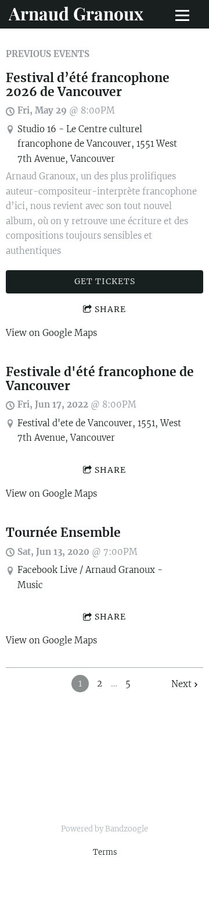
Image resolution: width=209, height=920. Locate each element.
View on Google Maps (51, 332)
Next (181, 683)
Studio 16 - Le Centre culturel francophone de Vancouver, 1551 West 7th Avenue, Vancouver (97, 143)
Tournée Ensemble (63, 532)
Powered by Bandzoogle (104, 829)
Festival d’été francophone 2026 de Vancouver (88, 85)
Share (110, 309)
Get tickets (104, 281)
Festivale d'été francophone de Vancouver (100, 379)
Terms (105, 852)
